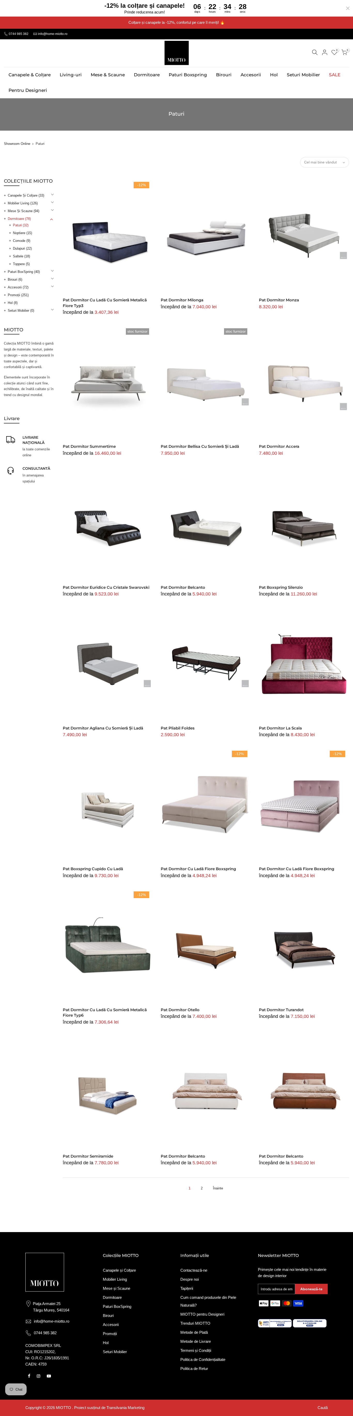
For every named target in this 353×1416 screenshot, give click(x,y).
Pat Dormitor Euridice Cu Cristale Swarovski (106, 587)
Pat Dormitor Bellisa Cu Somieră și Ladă (200, 446)
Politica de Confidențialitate (202, 1359)
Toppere (21, 264)
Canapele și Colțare (26, 195)
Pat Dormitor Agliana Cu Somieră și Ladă (103, 728)
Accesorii (251, 74)
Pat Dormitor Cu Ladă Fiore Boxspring (198, 868)
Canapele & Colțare (30, 74)
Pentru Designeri (28, 90)
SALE (334, 74)
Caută (323, 1407)
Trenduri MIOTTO (195, 1323)
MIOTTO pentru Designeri (202, 1314)
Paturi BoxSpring (24, 272)
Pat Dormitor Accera (279, 446)
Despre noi (189, 1279)
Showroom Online (17, 144)
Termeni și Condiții (195, 1350)
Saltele (21, 256)
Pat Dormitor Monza (279, 299)
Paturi (20, 225)
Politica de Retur (194, 1368)
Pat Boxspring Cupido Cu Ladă (93, 868)
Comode (21, 241)
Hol (274, 74)
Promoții (18, 295)
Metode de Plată (194, 1332)
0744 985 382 (18, 34)
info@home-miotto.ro (52, 34)
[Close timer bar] (348, 8)
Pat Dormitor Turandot (281, 1009)
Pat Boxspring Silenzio (281, 587)
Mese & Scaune (108, 74)
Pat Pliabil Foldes (178, 728)
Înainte (218, 1188)
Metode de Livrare (195, 1341)
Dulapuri (22, 248)
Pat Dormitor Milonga (182, 299)
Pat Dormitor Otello (180, 1009)
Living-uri (71, 74)
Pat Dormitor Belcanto (183, 587)
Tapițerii (186, 1288)
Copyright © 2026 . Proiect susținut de (65, 1407)
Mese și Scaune (23, 211)
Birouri (224, 74)
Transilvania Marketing (125, 1407)
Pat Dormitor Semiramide (88, 1156)
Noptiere (22, 233)
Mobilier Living (23, 203)
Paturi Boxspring (188, 74)
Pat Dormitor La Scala (280, 728)
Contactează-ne (193, 1270)
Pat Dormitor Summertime (89, 446)
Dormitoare (147, 74)
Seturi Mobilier (303, 74)
